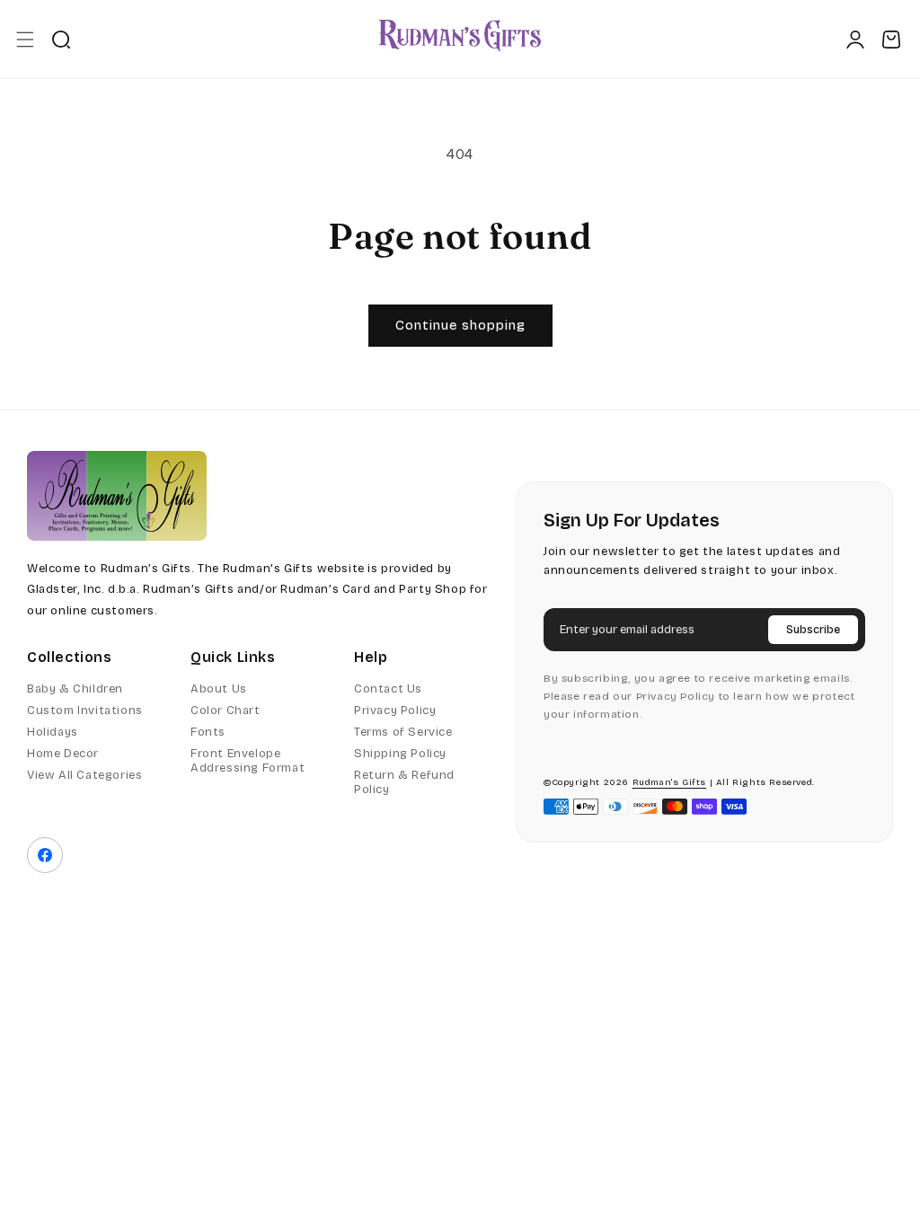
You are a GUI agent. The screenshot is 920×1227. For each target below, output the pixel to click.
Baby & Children (75, 689)
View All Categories (84, 775)
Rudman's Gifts (669, 782)
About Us (218, 689)
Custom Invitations (85, 710)
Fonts (208, 732)
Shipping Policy (400, 753)
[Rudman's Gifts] (117, 496)
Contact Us (388, 689)
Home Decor (63, 753)
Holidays (52, 732)
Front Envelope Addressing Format (247, 760)
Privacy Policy (395, 710)
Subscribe (813, 629)
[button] (24, 39)
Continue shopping (460, 325)
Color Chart (225, 710)
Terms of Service (403, 732)
